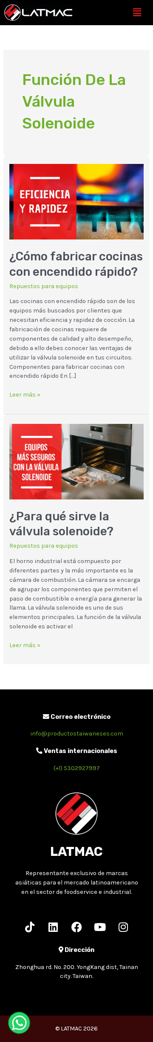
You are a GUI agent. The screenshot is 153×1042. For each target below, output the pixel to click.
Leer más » (24, 394)
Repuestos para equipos (43, 286)
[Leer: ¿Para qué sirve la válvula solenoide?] (76, 461)
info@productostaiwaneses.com (76, 733)
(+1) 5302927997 (77, 768)
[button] (137, 12)
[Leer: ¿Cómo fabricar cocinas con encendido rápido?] (76, 201)
